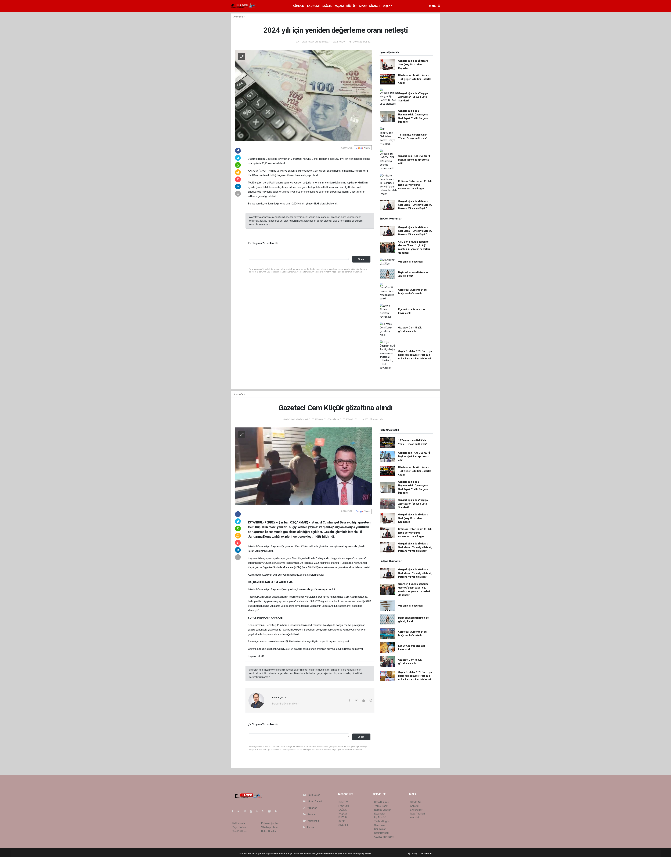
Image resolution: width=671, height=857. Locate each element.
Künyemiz (313, 820)
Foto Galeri (313, 795)
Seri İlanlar (380, 829)
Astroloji (414, 817)
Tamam (427, 853)
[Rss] (264, 811)
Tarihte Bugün (381, 821)
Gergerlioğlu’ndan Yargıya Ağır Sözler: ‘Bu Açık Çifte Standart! (413, 97)
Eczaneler (379, 813)
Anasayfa (238, 16)
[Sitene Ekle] (277, 811)
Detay (413, 853)
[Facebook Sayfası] (234, 811)
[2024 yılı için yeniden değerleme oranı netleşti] (303, 95)
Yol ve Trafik (381, 806)
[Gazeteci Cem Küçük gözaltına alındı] (303, 465)
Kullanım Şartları (270, 823)
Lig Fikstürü (380, 817)
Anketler (414, 806)
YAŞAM (339, 6)
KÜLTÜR (351, 6)
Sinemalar (379, 825)
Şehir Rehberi (381, 832)
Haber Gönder (268, 831)
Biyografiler (416, 809)
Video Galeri (314, 801)
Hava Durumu (381, 802)
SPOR (362, 6)
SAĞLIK (327, 6)
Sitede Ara (415, 802)
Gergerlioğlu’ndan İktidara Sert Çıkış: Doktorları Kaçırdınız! (413, 64)
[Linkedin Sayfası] (258, 811)
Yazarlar (312, 807)
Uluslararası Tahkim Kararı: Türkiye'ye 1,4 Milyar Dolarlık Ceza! (414, 79)
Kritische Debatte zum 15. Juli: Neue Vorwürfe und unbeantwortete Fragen (415, 185)
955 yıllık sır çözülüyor (410, 261)
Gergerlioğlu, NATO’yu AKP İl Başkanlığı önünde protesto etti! (414, 160)
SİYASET (374, 6)
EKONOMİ (313, 6)
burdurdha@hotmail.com (285, 703)
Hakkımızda (238, 823)
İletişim (311, 827)
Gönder (361, 259)
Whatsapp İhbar (269, 827)
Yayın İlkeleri (239, 827)
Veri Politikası (239, 831)
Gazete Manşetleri (384, 836)
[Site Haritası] (270, 811)
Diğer (386, 6)
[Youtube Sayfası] (252, 811)
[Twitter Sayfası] (239, 811)
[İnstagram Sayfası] (246, 811)
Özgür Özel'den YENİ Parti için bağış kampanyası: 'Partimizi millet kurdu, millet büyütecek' (415, 355)
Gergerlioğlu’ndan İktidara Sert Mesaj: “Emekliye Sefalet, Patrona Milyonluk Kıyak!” (415, 205)
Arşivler (311, 814)
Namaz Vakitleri (382, 809)
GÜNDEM (299, 6)
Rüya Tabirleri (417, 813)
